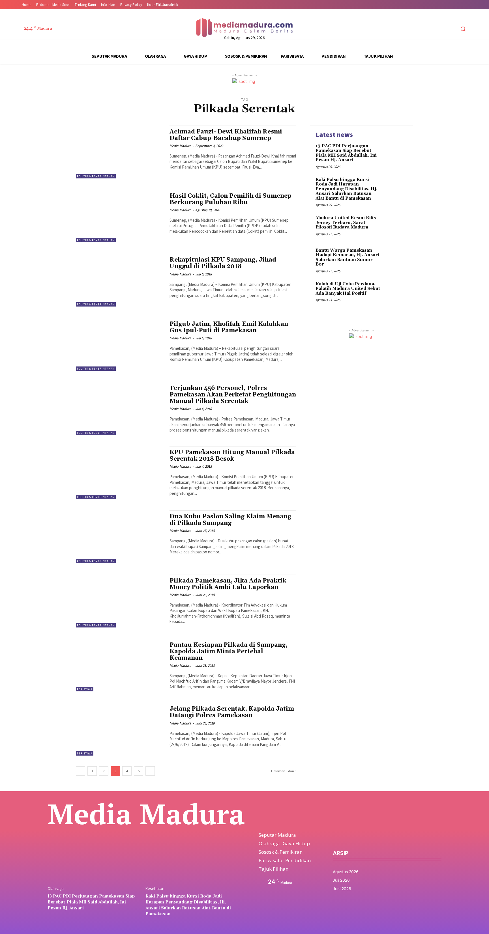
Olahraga (56, 888)
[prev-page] (80, 771)
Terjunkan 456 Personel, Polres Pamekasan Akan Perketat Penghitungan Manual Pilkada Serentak (233, 395)
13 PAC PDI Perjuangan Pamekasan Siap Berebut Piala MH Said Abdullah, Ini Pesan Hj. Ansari (346, 153)
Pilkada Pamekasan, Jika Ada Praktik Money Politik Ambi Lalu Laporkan (228, 584)
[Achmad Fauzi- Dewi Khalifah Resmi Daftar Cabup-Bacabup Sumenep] (120, 152)
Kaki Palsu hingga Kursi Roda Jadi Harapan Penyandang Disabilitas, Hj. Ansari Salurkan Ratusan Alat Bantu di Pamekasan (347, 189)
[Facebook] (419, 29)
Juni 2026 (342, 888)
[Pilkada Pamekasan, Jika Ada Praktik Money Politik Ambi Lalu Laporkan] (120, 601)
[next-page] (150, 771)
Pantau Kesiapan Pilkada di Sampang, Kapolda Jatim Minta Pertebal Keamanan (229, 651)
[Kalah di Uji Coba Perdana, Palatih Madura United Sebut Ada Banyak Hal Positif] (395, 293)
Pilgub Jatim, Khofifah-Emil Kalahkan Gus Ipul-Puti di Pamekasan (229, 327)
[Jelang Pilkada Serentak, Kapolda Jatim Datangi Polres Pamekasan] (120, 729)
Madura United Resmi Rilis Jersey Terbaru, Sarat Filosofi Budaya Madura (346, 222)
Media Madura (180, 145)
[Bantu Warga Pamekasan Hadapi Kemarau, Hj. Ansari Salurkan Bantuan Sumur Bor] (395, 259)
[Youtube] (451, 29)
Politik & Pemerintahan (96, 176)
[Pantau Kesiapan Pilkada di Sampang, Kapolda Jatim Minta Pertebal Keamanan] (120, 665)
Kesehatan (154, 888)
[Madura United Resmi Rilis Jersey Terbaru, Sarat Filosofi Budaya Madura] (395, 227)
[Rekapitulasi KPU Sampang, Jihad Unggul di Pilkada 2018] (120, 280)
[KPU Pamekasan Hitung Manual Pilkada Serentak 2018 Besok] (120, 472)
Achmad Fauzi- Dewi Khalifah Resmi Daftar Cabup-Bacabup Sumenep (226, 135)
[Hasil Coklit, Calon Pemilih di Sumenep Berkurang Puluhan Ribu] (120, 216)
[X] (440, 29)
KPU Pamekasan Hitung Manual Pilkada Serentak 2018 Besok (232, 456)
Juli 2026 (341, 880)
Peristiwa (84, 689)
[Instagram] (430, 29)
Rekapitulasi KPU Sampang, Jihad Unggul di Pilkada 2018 (223, 263)
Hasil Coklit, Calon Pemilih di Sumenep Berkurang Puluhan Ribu (230, 199)
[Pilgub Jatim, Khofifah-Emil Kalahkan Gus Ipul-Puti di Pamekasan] (120, 344)
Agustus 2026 (346, 871)
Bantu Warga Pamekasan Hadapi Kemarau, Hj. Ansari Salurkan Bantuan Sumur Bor (347, 257)
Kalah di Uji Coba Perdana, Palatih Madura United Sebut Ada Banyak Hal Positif (348, 288)
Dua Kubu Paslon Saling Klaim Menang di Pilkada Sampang (230, 520)
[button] (463, 29)
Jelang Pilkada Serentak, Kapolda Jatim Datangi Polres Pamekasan (232, 712)
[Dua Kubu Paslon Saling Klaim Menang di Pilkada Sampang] (120, 536)
